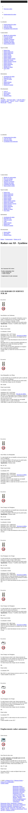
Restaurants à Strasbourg (19, 790)
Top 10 (12, 101)
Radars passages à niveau (10, 61)
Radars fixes (7, 50)
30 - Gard (4, 356)
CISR (5, 80)
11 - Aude (4, 297)
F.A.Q (16, 101)
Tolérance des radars (9, 41)
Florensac (5, 603)
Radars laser (7, 83)
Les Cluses (6, 752)
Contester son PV (8, 38)
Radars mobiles (7, 57)
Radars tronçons (8, 63)
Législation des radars (9, 42)
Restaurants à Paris (17, 786)
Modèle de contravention (10, 35)
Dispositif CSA (7, 78)
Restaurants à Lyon (17, 793)
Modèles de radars (8, 67)
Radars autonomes (8, 64)
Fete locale (12, 807)
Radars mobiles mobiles (9, 58)
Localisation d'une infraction (11, 28)
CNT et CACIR (8, 79)
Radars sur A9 (17, 239)
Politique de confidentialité (7, 782)
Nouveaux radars (8, 27)
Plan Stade (19, 796)
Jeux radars (6, 94)
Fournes (5, 504)
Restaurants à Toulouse (18, 787)
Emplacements (9, 239)
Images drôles (7, 93)
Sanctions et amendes (9, 39)
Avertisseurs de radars (9, 76)
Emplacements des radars (10, 24)
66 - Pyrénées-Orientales (8, 732)
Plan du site (3, 102)
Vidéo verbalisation (18, 801)
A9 (1, 312)
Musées (20, 797)
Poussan (5, 553)
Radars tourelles (8, 56)
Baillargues (6, 696)
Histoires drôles (7, 95)
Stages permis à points (9, 43)
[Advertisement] (14, 118)
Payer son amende (8, 36)
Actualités (3, 99)
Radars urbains (7, 54)
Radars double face (8, 53)
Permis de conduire (8, 85)
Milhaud (5, 372)
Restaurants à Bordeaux (18, 789)
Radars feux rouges (8, 60)
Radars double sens (8, 51)
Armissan (5, 312)
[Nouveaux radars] (5, 6)
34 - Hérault (4, 537)
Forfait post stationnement (19, 799)
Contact (10, 102)
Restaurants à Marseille (18, 792)
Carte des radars (8, 26)
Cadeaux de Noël (17, 794)
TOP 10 (6, 91)
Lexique (22, 101)
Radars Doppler (8, 82)
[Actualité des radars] (7, 17)
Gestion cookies (4, 783)
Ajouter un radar (5, 101)
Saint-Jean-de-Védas (8, 651)
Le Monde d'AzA (9, 780)
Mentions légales (18, 780)
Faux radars (6, 68)
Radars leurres (7, 65)
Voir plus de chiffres (22, 335)
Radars (2, 239)
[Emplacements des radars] (5, 12)
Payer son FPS (16, 800)
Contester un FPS (10, 810)
